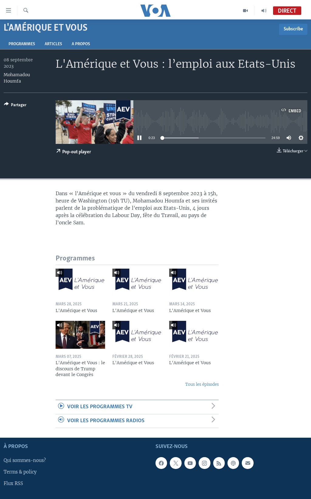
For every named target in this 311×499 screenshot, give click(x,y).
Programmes (22, 44)
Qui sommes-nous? (25, 460)
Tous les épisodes (202, 384)
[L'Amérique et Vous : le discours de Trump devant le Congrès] (80, 335)
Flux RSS (13, 483)
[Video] (245, 10)
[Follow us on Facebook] (161, 463)
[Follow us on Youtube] (190, 463)
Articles (53, 44)
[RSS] (219, 463)
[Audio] (264, 10)
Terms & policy (20, 472)
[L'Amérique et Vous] (80, 283)
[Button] (15, 106)
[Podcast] (233, 463)
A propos (81, 44)
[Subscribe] (247, 463)
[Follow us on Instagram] (204, 463)
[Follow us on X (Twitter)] (175, 463)
